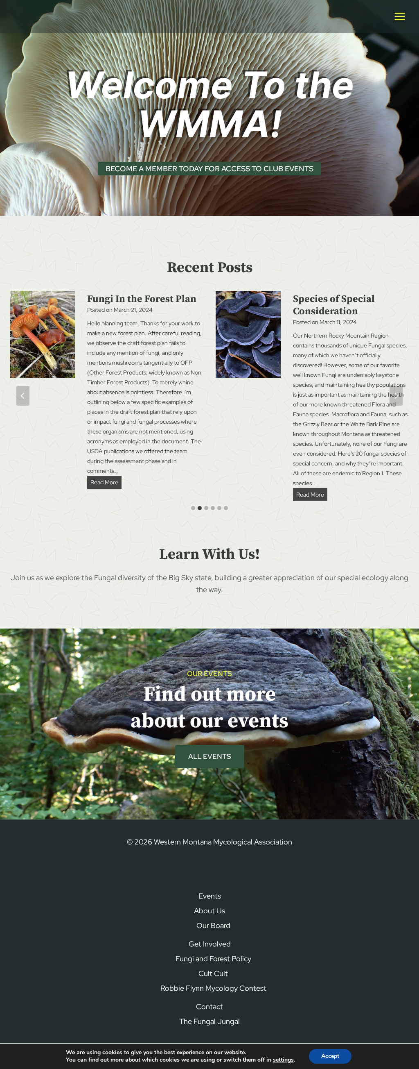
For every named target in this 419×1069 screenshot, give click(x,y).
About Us (209, 910)
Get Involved (210, 944)
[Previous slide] (22, 396)
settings (283, 1060)
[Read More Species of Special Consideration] (248, 334)
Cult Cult (213, 973)
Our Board (213, 925)
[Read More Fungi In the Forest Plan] (42, 334)
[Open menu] (399, 16)
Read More (106, 483)
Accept (330, 1056)
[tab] (193, 508)
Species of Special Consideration (334, 305)
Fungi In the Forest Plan (141, 299)
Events (209, 896)
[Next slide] (396, 396)
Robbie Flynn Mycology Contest (213, 988)
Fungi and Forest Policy (213, 958)
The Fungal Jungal (209, 1021)
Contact (209, 1006)
